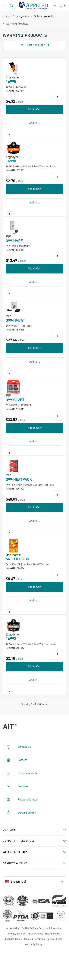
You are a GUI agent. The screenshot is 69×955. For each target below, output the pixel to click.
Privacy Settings (17, 933)
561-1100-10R (17, 559)
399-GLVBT (15, 400)
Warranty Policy (34, 944)
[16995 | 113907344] (13, 68)
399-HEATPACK (19, 479)
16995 (11, 81)
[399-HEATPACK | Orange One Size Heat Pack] (13, 466)
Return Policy (52, 933)
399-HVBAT (15, 320)
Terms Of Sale (54, 939)
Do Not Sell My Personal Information (41, 928)
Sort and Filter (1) (37, 45)
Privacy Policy (35, 933)
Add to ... (34, 123)
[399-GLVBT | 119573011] (13, 386)
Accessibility (13, 928)
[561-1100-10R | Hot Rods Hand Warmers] (13, 546)
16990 (11, 161)
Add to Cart (34, 109)
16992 (11, 638)
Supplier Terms (13, 939)
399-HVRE (14, 240)
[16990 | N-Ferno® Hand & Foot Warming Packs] (13, 148)
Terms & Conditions (34, 939)
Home (6, 16)
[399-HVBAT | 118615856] (13, 307)
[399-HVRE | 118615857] (13, 227)
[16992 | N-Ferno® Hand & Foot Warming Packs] (13, 625)
